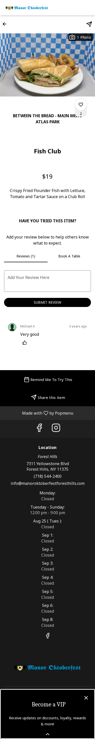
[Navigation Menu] (87, 7)
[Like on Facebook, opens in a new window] (39, 428)
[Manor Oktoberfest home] (27, 7)
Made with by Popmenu (38, 413)
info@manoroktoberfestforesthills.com (48, 483)
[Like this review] (25, 342)
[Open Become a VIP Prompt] (48, 734)
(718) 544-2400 (48, 476)
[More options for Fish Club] (81, 105)
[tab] (26, 256)
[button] (6, 24)
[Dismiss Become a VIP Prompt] (86, 698)
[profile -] (75, 7)
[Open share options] (89, 24)
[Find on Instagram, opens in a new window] (56, 428)
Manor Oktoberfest (47, 667)
